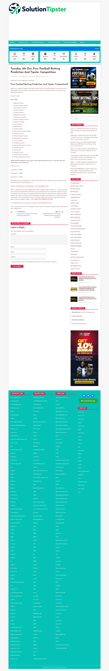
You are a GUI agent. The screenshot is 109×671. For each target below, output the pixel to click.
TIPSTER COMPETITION (77, 257)
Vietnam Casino (75, 268)
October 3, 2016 (17, 76)
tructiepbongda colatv (16, 449)
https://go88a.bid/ (60, 408)
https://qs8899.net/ (60, 634)
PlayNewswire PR (75, 220)
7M (11, 585)
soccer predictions (15, 523)
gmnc (34, 651)
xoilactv (13, 599)
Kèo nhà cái (14, 495)
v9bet (57, 536)
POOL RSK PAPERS (76, 237)
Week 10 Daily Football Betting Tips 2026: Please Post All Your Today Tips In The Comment (83, 144)
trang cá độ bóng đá (83, 471)
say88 (34, 453)
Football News (75, 206)
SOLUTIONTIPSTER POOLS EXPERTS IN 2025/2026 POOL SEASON (88, 299)
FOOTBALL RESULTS (78, 320)
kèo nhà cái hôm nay (38, 397)
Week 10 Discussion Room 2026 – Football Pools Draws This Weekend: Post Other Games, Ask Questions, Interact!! (84, 137)
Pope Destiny (74, 155)
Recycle (73, 249)
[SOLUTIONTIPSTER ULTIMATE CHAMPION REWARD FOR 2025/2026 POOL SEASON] (74, 290)
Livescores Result (77, 316)
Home (12, 42)
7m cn (79, 478)
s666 (34, 582)
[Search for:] (84, 118)
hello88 (13, 557)
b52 (79, 447)
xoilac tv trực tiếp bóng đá (39, 505)
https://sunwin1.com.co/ (62, 411)
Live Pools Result (54, 42)
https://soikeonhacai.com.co (40, 470)
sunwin (35, 467)
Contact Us (23, 42)
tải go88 (58, 446)
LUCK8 (12, 533)
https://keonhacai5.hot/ (62, 425)
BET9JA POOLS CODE (77, 186)
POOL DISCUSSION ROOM (78, 229)
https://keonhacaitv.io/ (16, 651)
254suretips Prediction (16, 422)
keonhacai (58, 561)
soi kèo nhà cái (59, 467)
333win (35, 648)
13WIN (12, 530)
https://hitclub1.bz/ (15, 644)
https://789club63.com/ (62, 415)
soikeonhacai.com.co (61, 610)
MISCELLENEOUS (75, 217)
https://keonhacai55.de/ (62, 397)
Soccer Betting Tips (16, 397)
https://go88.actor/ (15, 641)
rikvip (57, 435)
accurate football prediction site (19, 439)
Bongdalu (13, 456)
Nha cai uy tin (59, 578)
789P (34, 547)
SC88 (34, 491)
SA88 (12, 620)
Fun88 (57, 589)
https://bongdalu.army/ (61, 498)
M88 (34, 557)
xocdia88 (35, 596)
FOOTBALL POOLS (37, 42)
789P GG (35, 638)
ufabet (12, 477)
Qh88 (34, 620)
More (82, 42)
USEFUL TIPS (74, 263)
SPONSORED (74, 251)
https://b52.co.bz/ (15, 648)
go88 (34, 571)
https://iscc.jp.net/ (60, 509)
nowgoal (13, 505)
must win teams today (16, 519)
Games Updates (75, 211)
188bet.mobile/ (37, 425)
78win (34, 585)
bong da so (14, 526)
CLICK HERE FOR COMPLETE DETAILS (42, 199)
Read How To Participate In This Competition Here (33, 186)
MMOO (35, 536)
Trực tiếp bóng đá (82, 481)
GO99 (34, 550)
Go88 (79, 467)
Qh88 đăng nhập (37, 631)
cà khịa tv (35, 512)
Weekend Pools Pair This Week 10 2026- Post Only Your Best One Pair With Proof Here (84, 130)
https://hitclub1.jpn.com (62, 422)
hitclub (35, 575)
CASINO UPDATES (76, 194)
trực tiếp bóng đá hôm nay (17, 582)
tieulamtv (13, 610)
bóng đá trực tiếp (37, 516)
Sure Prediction (15, 401)
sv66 (34, 526)
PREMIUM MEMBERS (76, 246)
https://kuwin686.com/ (61, 474)
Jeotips (12, 411)
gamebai (13, 554)
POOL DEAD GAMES (76, 226)
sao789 (13, 547)
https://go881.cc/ (15, 638)
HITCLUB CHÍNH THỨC (61, 648)
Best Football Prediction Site (40, 477)
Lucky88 (58, 631)
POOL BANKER (75, 223)
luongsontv (13, 491)
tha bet (35, 578)
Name (12, 247)
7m (11, 561)
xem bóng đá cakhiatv (39, 449)
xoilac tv (35, 439)
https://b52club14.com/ (39, 463)
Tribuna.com (14, 429)
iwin (79, 492)
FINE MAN (73, 135)
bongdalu (13, 502)
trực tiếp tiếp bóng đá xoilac (40, 401)
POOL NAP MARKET (76, 234)
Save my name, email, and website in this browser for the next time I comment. (34, 262)
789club (35, 568)
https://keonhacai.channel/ (40, 658)
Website (13, 257)
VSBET (12, 578)
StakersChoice (76, 312)
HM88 (34, 533)
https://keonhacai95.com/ (39, 422)
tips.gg (21, 64)
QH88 (34, 624)
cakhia (35, 435)
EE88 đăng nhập (37, 613)
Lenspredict (14, 432)
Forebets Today (15, 415)
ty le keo (13, 624)
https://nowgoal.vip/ (61, 568)
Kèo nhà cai (59, 613)
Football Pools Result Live (79, 323)
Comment (13, 234)
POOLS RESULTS (75, 240)
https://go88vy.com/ (16, 631)
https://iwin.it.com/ (60, 418)
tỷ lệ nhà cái (14, 498)
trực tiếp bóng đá (60, 519)
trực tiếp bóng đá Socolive (62, 463)
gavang (13, 484)
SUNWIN (35, 446)
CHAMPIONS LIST (75, 197)
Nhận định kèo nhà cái (61, 540)
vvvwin (35, 592)
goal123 (13, 617)
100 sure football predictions (18, 425)
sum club (13, 543)
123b (34, 610)
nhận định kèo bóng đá (17, 509)
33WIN (35, 540)
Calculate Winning (70, 42)
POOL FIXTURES (75, 231)
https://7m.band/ (60, 505)
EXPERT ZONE (75, 203)
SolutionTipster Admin (29, 76)
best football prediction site (18, 516)
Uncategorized (75, 260)
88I (34, 554)
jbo (11, 467)
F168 (57, 449)
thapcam (13, 470)
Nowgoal (13, 453)
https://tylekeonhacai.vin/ (62, 495)
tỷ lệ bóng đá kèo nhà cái (62, 606)
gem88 (35, 418)
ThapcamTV (14, 589)
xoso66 (35, 634)
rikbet (34, 415)
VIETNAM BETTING (76, 266)
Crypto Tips (74, 200)
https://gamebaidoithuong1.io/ (63, 429)
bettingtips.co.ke (15, 408)
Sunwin (35, 432)
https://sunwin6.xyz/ (61, 512)
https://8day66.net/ (38, 408)
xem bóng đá (59, 516)
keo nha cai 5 (59, 442)
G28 (34, 543)
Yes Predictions (15, 435)
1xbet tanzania (37, 404)
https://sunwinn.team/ (16, 634)
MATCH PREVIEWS (76, 214)
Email (12, 252)
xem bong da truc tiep (38, 502)
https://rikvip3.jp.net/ (38, 488)
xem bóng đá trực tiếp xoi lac (40, 509)
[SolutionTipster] (37, 14)
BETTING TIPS (41, 76)
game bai (35, 498)
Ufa (11, 446)
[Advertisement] (54, 28)
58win (34, 641)
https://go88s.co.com (16, 627)
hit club (12, 540)
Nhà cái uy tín (36, 429)
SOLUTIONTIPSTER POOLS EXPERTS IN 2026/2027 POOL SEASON (88, 278)
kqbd (34, 484)
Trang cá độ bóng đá (61, 575)
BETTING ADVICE (75, 189)
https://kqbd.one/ (60, 488)
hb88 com (35, 523)
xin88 (12, 550)
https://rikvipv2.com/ (16, 463)
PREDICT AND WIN (76, 243)
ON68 (34, 495)
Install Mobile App (89, 401)
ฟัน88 (12, 536)
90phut (12, 474)
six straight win (14, 512)
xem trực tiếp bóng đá (16, 596)
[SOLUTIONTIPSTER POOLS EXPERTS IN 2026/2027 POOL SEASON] (74, 280)
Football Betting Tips (16, 404)
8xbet (57, 477)
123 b (34, 589)
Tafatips (13, 418)
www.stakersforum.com (45, 203)
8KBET (34, 561)
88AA (34, 530)
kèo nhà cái (14, 460)
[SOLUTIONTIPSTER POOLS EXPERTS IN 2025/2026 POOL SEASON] (74, 301)
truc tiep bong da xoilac (17, 592)
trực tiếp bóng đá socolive (62, 460)
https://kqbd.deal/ (15, 655)
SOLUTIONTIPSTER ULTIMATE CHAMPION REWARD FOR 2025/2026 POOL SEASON (87, 289)
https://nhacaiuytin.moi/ (62, 491)
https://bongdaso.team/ (62, 502)
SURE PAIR (74, 254)
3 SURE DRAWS (75, 183)
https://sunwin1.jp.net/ (61, 432)
